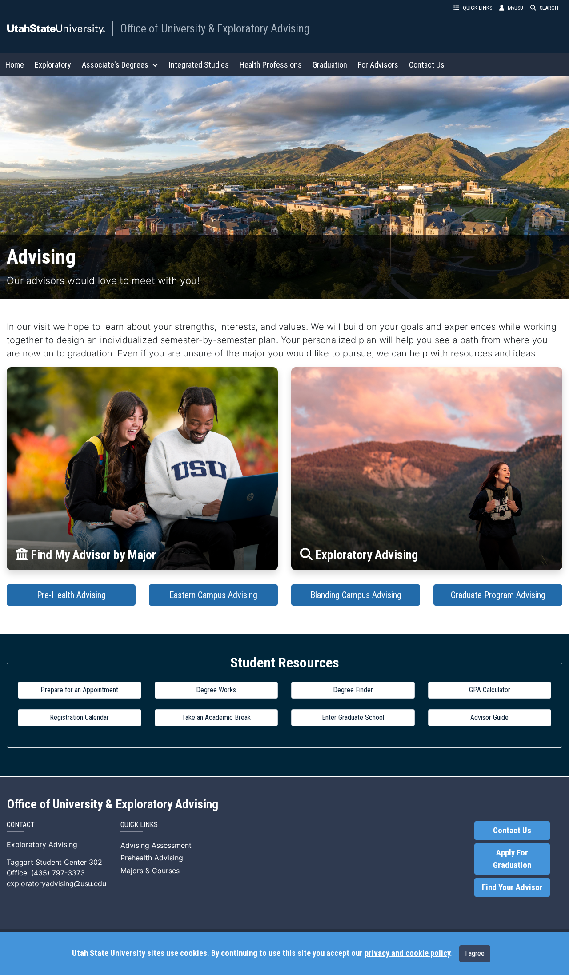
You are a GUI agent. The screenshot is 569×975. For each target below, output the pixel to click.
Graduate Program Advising (498, 595)
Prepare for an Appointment (79, 690)
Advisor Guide (489, 717)
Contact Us (427, 64)
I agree (475, 953)
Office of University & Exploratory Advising (215, 28)
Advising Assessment (156, 845)
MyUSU (515, 7)
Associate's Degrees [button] (115, 64)
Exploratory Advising (42, 844)
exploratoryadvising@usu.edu (56, 883)
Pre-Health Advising (71, 595)
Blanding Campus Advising (355, 595)
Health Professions (271, 64)
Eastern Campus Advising (213, 595)
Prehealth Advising (151, 857)
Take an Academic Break (216, 717)
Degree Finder (353, 690)
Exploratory (53, 64)
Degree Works (216, 690)
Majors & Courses (150, 870)
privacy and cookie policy (407, 953)
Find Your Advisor (512, 887)
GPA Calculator (489, 690)
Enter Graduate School (353, 717)
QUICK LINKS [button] (477, 7)
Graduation (330, 64)
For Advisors (378, 64)
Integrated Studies (199, 64)
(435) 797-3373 (58, 872)
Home (14, 64)
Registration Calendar (79, 717)
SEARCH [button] (549, 7)
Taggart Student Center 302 (54, 862)
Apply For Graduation (512, 859)
